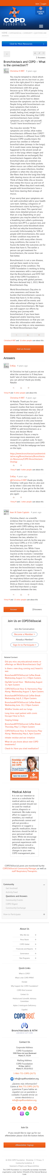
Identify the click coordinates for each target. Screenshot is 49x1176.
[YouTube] (35, 1108)
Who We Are (24, 935)
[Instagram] (30, 1108)
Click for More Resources (21, 43)
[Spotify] (27, 1113)
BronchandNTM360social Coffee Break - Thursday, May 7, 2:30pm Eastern (23, 725)
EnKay (13, 365)
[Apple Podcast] (22, 1113)
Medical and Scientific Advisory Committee (24, 999)
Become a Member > (24, 634)
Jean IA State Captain (19, 512)
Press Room (24, 939)
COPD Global (24, 944)
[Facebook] (14, 1108)
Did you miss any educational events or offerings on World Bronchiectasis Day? (23, 663)
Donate (40, 11)
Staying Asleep (11, 720)
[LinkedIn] (24, 1108)
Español (24, 1009)
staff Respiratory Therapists (24, 871)
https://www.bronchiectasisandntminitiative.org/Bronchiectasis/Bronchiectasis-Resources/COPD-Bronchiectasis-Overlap (27, 457)
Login (43, 3)
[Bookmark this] (39, 53)
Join (37, 3)
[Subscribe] (43, 53)
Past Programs (24, 958)
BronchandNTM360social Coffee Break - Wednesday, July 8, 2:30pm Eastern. (23, 697)
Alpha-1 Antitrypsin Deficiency (24, 1005)
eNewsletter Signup (24, 1145)
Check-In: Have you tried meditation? (22, 748)
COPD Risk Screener (24, 990)
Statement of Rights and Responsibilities (24, 1166)
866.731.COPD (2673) (29, 1086)
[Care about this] (35, 53)
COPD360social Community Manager (19, 868)
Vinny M (7, 393)
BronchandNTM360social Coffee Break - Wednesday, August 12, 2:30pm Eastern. (23, 676)
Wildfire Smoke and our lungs (18, 709)
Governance (24, 953)
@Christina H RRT (18, 480)
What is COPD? (24, 973)
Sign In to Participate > (24, 644)
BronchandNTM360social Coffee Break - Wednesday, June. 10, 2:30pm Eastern (23, 703)
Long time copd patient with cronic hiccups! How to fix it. (21, 714)
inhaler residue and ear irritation (20, 737)
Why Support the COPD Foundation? (24, 986)
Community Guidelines (24, 1163)
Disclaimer (30, 1160)
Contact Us (24, 994)
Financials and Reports (24, 949)
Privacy (39, 1160)
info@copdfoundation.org (24, 1100)
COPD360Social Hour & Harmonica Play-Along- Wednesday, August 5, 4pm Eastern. (24, 690)
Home (4, 32)
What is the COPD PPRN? (24, 978)
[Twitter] (19, 1108)
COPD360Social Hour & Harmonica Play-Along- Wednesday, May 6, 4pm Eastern (23, 732)
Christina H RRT (17, 71)
